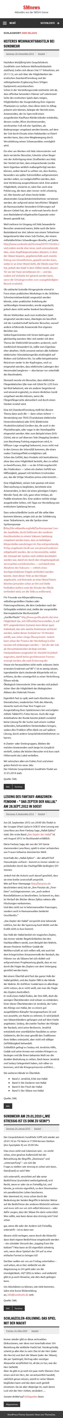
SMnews (31, 7)
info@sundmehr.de (17, 1294)
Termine (18, 786)
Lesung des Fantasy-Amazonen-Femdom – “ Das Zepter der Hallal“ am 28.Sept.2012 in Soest (30, 801)
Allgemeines (12, 1404)
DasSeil (41, 53)
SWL (8, 786)
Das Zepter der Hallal (39, 834)
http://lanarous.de (41, 883)
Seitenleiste (48, 23)
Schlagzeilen (30, 1396)
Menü (12, 23)
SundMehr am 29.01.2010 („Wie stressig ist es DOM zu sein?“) (27, 1118)
